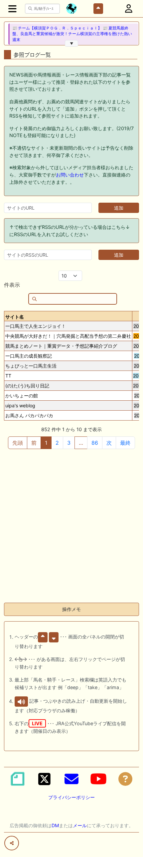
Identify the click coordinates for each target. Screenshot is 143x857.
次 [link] (109, 442)
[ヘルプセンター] (125, 779)
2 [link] (57, 442)
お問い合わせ (70, 174)
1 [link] (46, 442)
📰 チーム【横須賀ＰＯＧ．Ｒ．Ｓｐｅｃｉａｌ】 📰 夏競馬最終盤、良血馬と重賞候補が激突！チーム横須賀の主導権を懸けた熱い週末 (72, 34)
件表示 (12, 284)
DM (55, 825)
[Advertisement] (71, 526)
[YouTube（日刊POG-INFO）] (98, 779)
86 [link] (94, 442)
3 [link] (69, 442)
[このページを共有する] (11, 843)
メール (80, 825)
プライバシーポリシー (71, 797)
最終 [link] (125, 442)
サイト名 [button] (14, 317)
